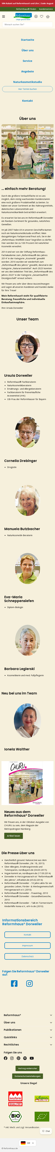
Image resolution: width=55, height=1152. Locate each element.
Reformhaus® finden (26, 9)
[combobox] (27, 24)
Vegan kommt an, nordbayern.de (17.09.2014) (27, 873)
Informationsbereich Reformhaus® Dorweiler (22, 922)
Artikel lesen (13, 835)
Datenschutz (28, 956)
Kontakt (27, 934)
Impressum (27, 945)
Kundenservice (46, 9)
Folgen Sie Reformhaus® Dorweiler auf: (25, 973)
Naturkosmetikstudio (20, 233)
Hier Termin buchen (27, 89)
